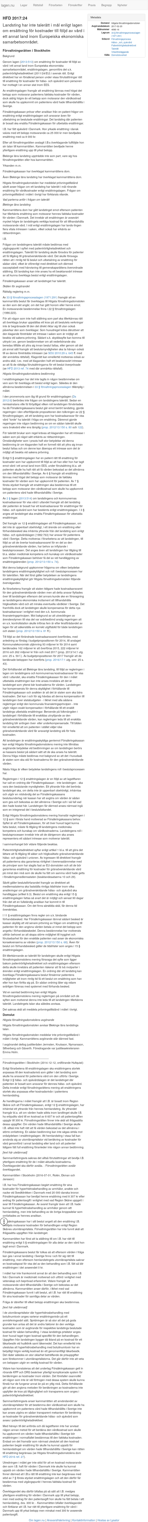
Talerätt (115, 48)
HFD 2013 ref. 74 (18, 368)
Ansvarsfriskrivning (58, 1520)
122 (80, 427)
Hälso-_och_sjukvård (121, 42)
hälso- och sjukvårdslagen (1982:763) (26, 535)
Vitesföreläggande (120, 51)
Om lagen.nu (37, 1520)
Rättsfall (38, 5)
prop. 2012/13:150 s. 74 (42, 562)
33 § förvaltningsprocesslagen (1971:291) (32, 297)
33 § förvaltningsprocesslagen (53, 387)
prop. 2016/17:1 (56, 660)
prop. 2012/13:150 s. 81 (31, 631)
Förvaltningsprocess (121, 39)
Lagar (23, 5)
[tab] (116, 17)
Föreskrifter (75, 5)
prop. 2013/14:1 (68, 652)
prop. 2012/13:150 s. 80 (57, 427)
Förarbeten (55, 5)
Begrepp (106, 5)
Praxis (92, 5)
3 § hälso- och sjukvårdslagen (28, 1080)
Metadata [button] (96, 17)
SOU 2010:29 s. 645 (60, 353)
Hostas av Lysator (108, 1520)
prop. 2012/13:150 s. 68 (52, 942)
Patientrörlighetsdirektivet (123, 45)
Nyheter (122, 5)
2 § (8, 498)
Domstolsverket (119, 54)
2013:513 (27, 62)
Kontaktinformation (83, 1520)
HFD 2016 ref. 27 (13, 1457)
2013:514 (25, 498)
